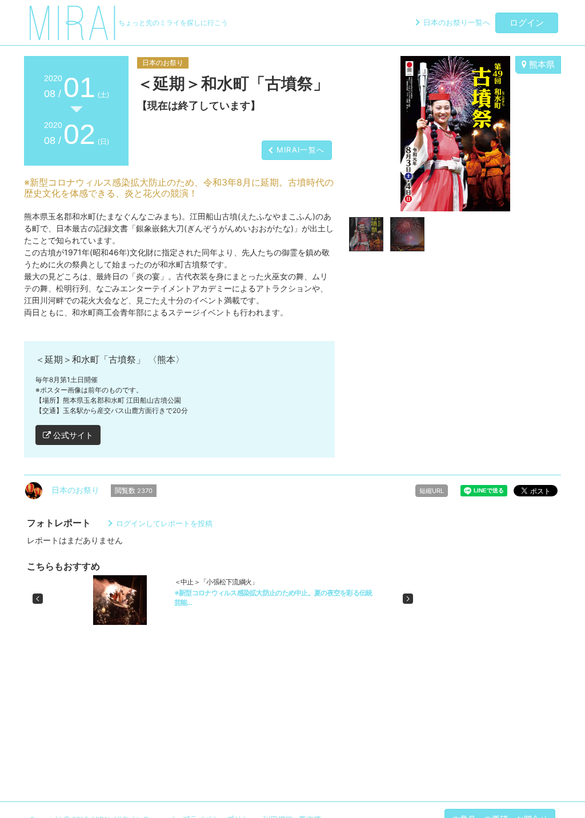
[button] (38, 599)
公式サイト (72, 435)
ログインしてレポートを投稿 (164, 523)
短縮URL (431, 491)
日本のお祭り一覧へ (456, 22)
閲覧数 (134, 490)
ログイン (527, 22)
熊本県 (541, 64)
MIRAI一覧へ (300, 149)
